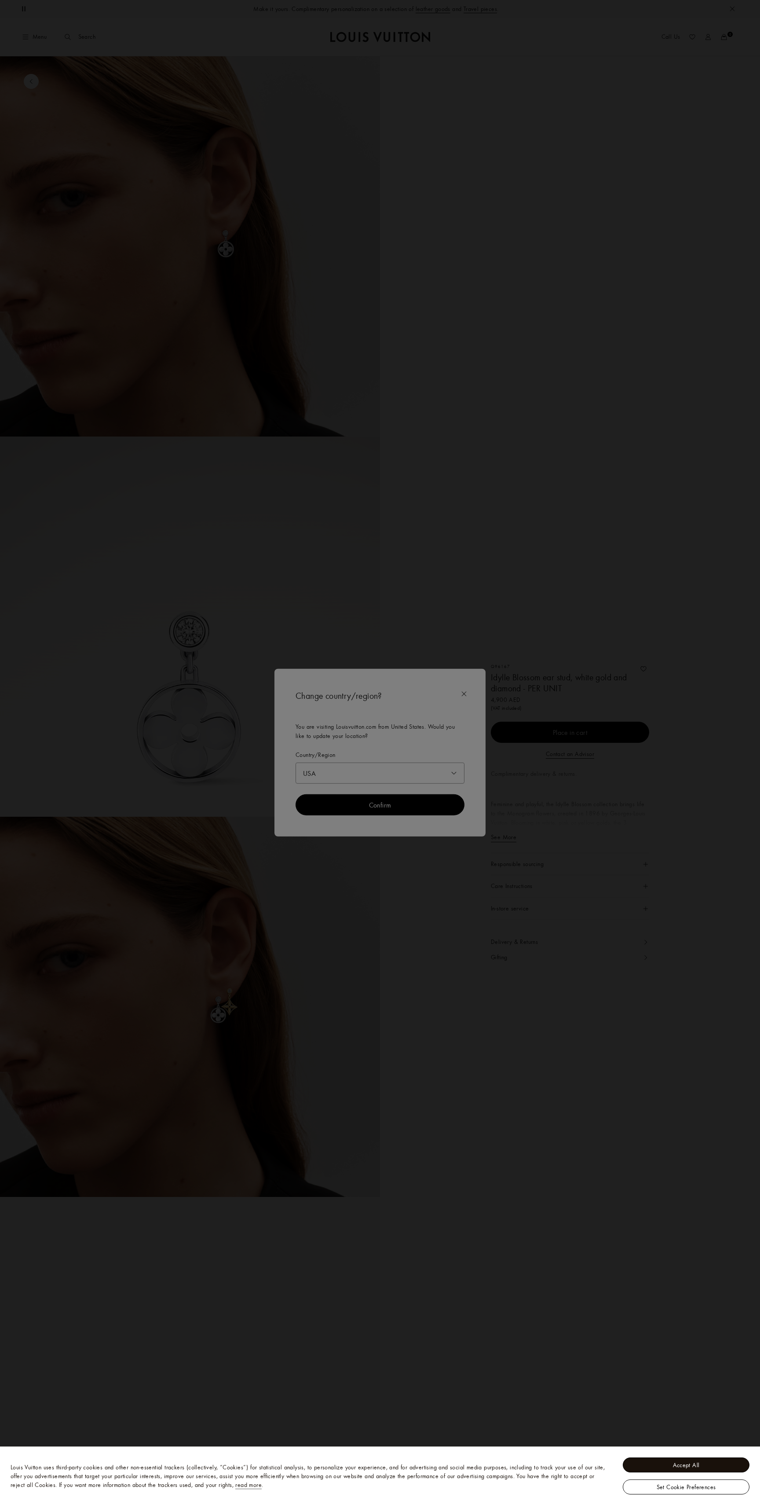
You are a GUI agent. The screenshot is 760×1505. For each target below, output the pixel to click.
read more (248, 1485)
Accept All (686, 1465)
